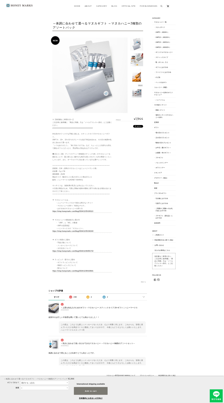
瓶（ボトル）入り (162, 62)
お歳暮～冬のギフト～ (163, 152)
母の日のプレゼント (163, 132)
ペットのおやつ (161, 82)
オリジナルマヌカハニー (164, 52)
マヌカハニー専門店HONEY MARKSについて (120, 375)
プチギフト (159, 157)
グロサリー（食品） (161, 178)
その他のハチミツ (160, 105)
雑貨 (155, 188)
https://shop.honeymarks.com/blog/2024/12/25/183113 (72, 211)
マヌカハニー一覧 (160, 22)
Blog (114, 6)
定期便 (156, 122)
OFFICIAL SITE (128, 6)
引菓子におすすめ (162, 203)
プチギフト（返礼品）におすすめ (164, 217)
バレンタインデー (162, 162)
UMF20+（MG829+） (163, 47)
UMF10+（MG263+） (163, 37)
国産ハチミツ (160, 110)
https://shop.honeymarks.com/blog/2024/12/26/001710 (72, 251)
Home (77, 6)
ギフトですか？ (13, 383)
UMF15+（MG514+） (163, 42)
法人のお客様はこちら (162, 250)
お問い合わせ (159, 245)
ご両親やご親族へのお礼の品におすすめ (164, 210)
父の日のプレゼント (163, 137)
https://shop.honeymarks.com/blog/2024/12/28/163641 (72, 271)
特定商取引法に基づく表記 (164, 240)
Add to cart (91, 391)
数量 (17, 388)
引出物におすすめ (162, 198)
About (88, 6)
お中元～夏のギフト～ (163, 147)
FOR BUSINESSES (148, 6)
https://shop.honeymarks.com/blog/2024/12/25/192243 (72, 231)
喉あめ (156, 183)
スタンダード (160, 27)
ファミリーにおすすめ (163, 72)
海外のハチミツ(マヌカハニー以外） (164, 116)
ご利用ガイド (159, 235)
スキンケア (158, 172)
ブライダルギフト (160, 193)
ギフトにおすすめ (162, 67)
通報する (143, 282)
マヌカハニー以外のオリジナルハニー (163, 94)
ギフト (156, 127)
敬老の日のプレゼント (163, 142)
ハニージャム (160, 100)
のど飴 (158, 77)
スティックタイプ (162, 57)
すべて (56, 297)
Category (101, 6)
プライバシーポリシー (147, 375)
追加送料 (157, 223)
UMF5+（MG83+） (162, 32)
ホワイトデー (160, 167)
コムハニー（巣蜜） (161, 87)
